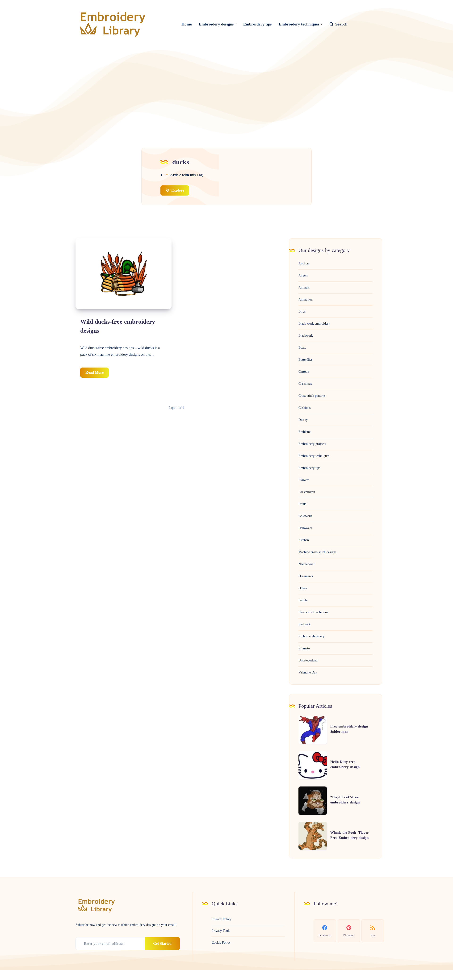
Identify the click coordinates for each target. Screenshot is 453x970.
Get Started (162, 943)
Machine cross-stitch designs (317, 552)
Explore (177, 190)
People (302, 600)
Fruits (302, 504)
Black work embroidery (314, 323)
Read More (97, 374)
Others (302, 588)
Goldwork (305, 516)
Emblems (304, 432)
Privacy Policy (221, 919)
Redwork (304, 624)
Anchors (304, 263)
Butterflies (305, 359)
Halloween (305, 528)
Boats (302, 347)
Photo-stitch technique (313, 612)
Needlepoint (306, 564)
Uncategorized (308, 660)
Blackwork (305, 335)
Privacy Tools (221, 930)
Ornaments (305, 576)
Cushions (304, 408)
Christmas (305, 383)
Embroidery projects (312, 444)
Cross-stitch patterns (311, 395)
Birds (302, 311)
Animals (304, 287)
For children (306, 492)
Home (186, 24)
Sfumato (304, 648)
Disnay (303, 420)
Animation (305, 299)
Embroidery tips (257, 24)
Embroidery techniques (299, 24)
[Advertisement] (226, 89)
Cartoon (303, 371)
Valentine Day (307, 672)
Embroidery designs (216, 24)
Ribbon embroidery (311, 636)
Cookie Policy (221, 942)
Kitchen (303, 540)
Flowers (303, 480)
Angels (303, 275)
